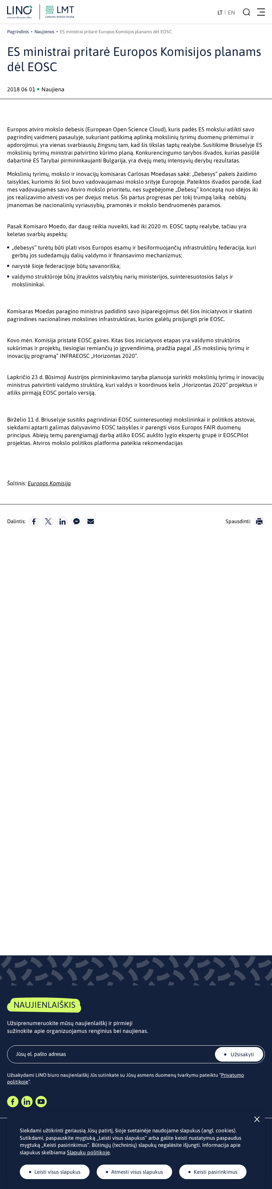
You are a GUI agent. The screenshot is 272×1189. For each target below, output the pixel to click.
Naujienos (44, 31)
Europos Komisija (49, 483)
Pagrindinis (18, 31)
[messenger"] (76, 521)
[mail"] (90, 521)
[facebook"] (34, 521)
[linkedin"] (62, 521)
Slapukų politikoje (88, 1152)
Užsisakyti (241, 1054)
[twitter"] (48, 521)
